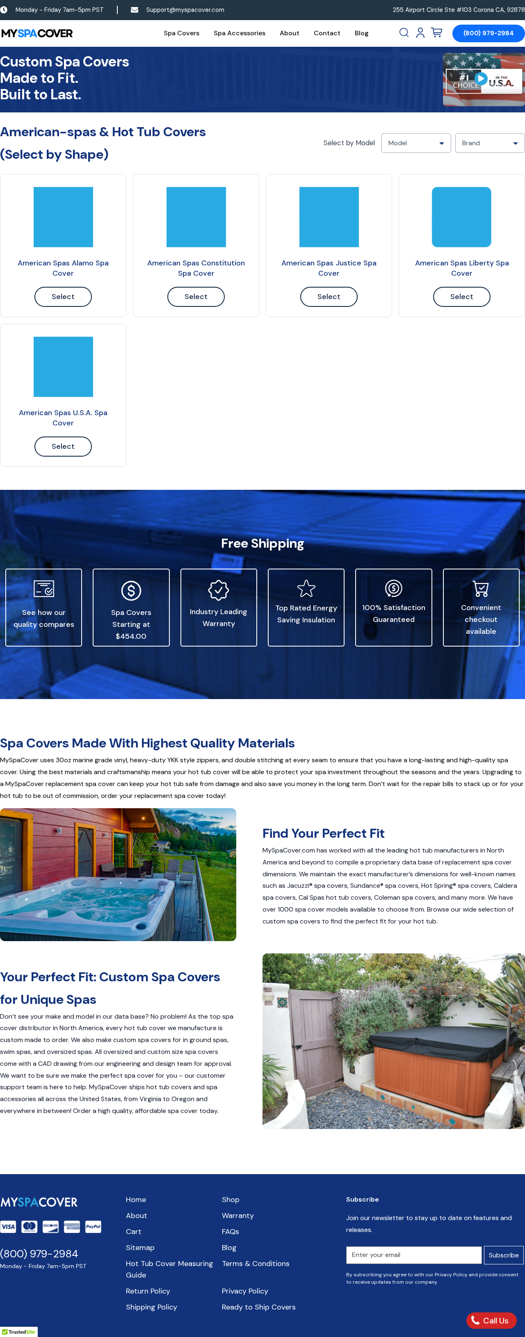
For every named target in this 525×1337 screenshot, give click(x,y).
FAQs (230, 1231)
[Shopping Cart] (436, 32)
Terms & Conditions (256, 1263)
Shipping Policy (151, 1307)
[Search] (404, 32)
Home (136, 1199)
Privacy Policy (245, 1291)
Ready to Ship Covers (259, 1307)
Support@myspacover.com (185, 10)
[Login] (420, 32)
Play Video (484, 79)
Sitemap (140, 1247)
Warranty (238, 1215)
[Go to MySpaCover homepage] (37, 33)
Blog (362, 33)
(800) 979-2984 (488, 33)
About (289, 33)
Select (63, 297)
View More (63, 217)
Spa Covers (181, 33)
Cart (134, 1231)
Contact (327, 33)
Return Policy (148, 1291)
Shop (231, 1199)
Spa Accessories (239, 33)
